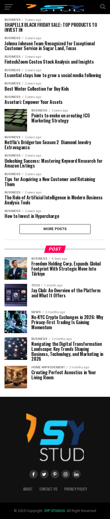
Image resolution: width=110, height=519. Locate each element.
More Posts (55, 229)
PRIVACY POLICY (75, 489)
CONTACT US (48, 489)
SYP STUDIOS (54, 511)
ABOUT (28, 489)
